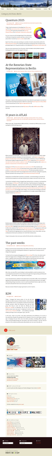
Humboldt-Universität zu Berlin (23, 32)
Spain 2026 (9, 422)
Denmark (31, 117)
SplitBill (39, 388)
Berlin (18, 23)
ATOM (39, 442)
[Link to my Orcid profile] (13, 349)
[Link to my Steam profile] (15, 349)
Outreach (8, 24)
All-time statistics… (11, 432)
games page (21, 404)
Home (2, 9)
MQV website (26, 106)
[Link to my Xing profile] (7, 453)
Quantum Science (18, 24)
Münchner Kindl (9, 307)
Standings (16, 378)
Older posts (10, 330)
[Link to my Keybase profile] (15, 453)
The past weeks (15, 243)
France (37, 117)
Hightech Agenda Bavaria (25, 103)
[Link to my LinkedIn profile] (7, 349)
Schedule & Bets (10, 378)
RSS (37, 442)
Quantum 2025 (15, 20)
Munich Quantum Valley (37, 23)
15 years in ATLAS (16, 115)
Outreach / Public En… (11, 427)
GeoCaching (22, 245)
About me (9, 9)
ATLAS (16, 117)
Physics (15, 9)
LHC (20, 119)
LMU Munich (15, 183)
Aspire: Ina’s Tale (10, 401)
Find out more (18, 414)
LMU (24, 119)
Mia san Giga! (29, 255)
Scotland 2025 (10, 426)
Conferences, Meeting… (12, 429)
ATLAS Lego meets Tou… (12, 434)
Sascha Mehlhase (14, 451)
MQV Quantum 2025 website (38, 45)
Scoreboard (14, 380)
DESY (34, 117)
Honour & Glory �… (11, 430)
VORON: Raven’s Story (11, 398)
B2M (8, 293)
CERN (22, 117)
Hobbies (21, 9)
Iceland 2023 (9, 423)
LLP (22, 119)
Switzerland (9, 120)
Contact (45, 9)
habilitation (18, 192)
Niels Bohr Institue (32, 119)
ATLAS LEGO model (41, 226)
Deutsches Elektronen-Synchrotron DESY (24, 166)
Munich (26, 119)
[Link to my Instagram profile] (10, 349)
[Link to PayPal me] (18, 453)
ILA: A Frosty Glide (10, 400)
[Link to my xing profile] (8, 349)
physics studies (20, 38)
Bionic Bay (9, 397)
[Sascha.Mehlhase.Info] (26, 3)
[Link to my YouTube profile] (12, 349)
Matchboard (9, 380)
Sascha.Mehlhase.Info (42, 6)
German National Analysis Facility (31, 173)
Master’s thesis (27, 160)
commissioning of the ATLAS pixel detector (19, 170)
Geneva (40, 117)
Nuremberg (31, 245)
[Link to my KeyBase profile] (14, 349)
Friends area (38, 9)
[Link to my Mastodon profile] (9, 349)
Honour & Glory (29, 9)
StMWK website (37, 106)
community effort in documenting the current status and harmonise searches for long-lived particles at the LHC (26, 188)
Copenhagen (26, 117)
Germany (21, 23)
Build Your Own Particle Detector (26, 228)
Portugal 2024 (9, 424)
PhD (11, 166)
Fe (7, 395)
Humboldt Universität (27, 23)
